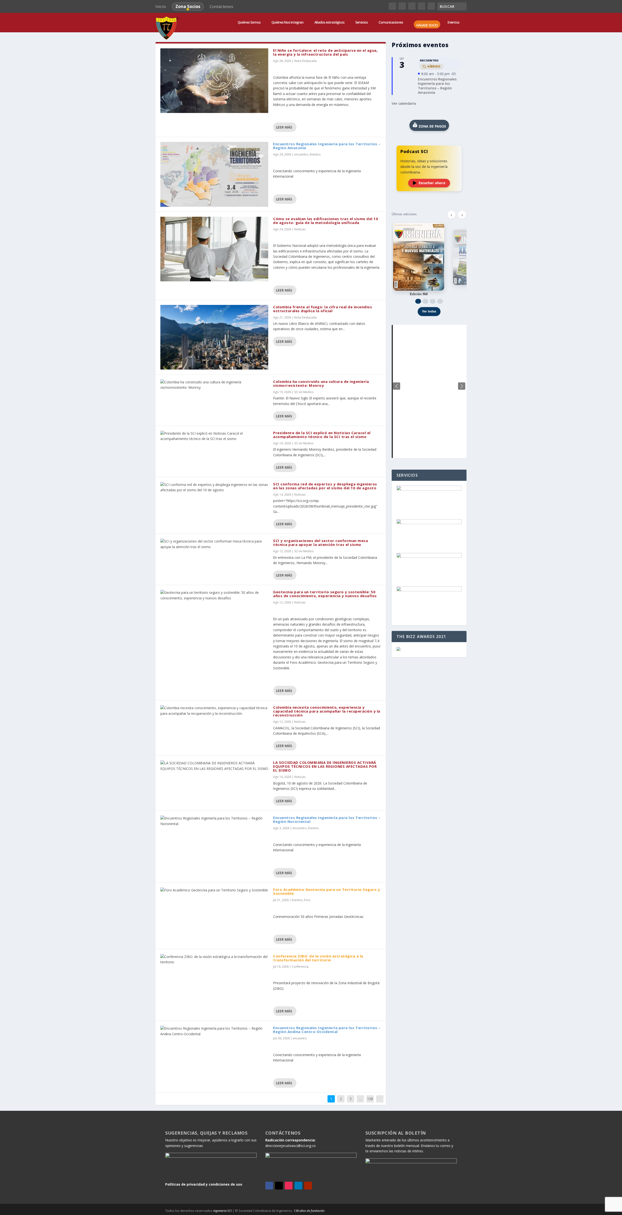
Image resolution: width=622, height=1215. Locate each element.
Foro (307, 900)
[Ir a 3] (433, 301)
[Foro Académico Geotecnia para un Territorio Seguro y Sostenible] (214, 890)
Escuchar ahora (432, 183)
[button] (461, 386)
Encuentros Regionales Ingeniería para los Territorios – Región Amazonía (326, 145)
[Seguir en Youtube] (308, 1185)
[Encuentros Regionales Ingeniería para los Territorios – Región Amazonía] (214, 174)
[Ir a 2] (425, 301)
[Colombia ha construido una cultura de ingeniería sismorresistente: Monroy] (214, 384)
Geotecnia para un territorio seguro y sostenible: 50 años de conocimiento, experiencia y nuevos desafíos (325, 593)
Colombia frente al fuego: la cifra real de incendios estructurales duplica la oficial (322, 308)
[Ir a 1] (418, 301)
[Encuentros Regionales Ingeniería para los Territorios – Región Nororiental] (214, 821)
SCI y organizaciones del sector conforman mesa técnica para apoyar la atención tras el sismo (320, 542)
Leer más (284, 127)
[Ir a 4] (440, 301)
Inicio (161, 6)
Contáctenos (221, 6)
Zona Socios (187, 6)
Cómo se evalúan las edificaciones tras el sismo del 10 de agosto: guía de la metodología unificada (325, 220)
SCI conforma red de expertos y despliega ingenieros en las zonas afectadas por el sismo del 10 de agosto (325, 486)
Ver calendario (404, 103)
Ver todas (429, 311)
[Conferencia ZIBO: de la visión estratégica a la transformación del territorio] (214, 959)
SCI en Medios (303, 392)
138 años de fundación (309, 1210)
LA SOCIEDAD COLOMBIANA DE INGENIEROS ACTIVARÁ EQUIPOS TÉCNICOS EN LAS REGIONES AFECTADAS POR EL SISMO (325, 766)
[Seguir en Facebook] (269, 1185)
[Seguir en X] (279, 1185)
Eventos (315, 154)
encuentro (301, 154)
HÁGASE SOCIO (427, 25)
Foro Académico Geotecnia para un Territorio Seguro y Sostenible (326, 891)
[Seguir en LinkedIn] (298, 1185)
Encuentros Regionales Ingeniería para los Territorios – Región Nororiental (326, 819)
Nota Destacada (305, 61)
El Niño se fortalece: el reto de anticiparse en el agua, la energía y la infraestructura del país (325, 52)
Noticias (299, 229)
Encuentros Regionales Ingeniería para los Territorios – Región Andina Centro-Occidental (326, 1029)
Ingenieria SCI (222, 1210)
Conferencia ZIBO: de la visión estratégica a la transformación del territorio (318, 958)
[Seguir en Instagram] (289, 1185)
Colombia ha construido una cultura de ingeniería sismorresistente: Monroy (321, 383)
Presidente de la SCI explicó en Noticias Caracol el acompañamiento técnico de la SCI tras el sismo (322, 434)
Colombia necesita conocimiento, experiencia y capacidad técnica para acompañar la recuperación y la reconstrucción (326, 711)
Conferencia (300, 967)
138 (370, 1098)
